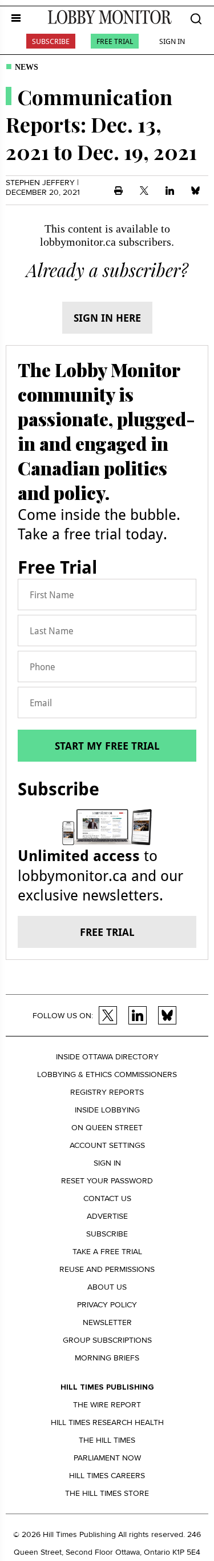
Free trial (107, 932)
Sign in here (107, 318)
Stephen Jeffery (40, 182)
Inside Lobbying (107, 1110)
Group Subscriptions (107, 1340)
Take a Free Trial (107, 1251)
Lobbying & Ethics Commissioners (107, 1074)
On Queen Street (107, 1127)
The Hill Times (107, 1440)
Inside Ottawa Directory (107, 1057)
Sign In (172, 41)
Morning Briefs (107, 1358)
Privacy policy (107, 1305)
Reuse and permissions (107, 1269)
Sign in (107, 1163)
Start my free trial (107, 746)
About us (107, 1287)
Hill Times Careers (107, 1475)
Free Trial (114, 41)
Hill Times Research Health (107, 1422)
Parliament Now (107, 1458)
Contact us (107, 1198)
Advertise (107, 1216)
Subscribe (51, 41)
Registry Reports (107, 1092)
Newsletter (107, 1322)
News (26, 67)
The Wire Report (107, 1405)
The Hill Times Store (107, 1493)
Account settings (107, 1145)
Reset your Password (107, 1181)
